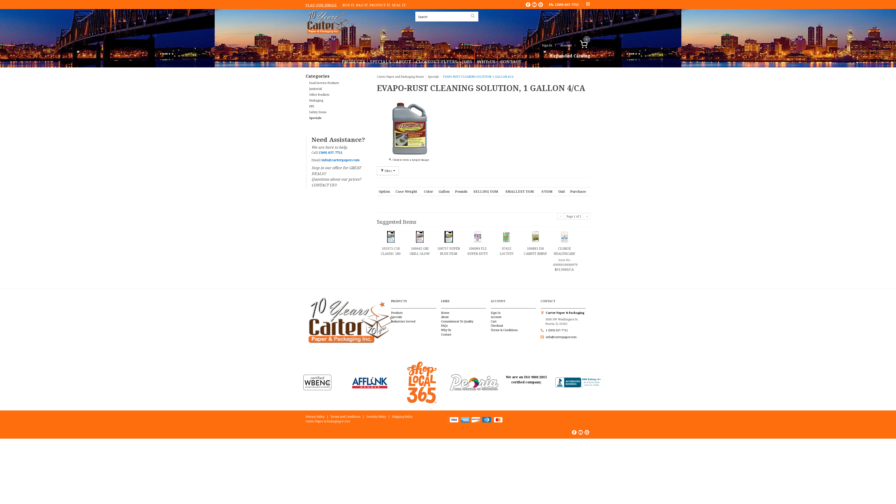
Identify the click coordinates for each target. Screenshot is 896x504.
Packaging (316, 100)
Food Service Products (324, 83)
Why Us (486, 61)
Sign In (547, 45)
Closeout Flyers (437, 61)
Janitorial (315, 89)
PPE (311, 106)
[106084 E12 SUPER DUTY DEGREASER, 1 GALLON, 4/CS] (477, 236)
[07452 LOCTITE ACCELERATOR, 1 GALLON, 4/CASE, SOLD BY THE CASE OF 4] (506, 236)
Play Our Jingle (321, 5)
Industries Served (403, 321)
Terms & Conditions (504, 330)
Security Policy (376, 417)
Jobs (467, 61)
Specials (380, 61)
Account (566, 45)
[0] (588, 45)
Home (445, 313)
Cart (494, 321)
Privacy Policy (315, 417)
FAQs (444, 326)
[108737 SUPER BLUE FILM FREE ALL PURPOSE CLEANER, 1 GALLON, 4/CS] (448, 236)
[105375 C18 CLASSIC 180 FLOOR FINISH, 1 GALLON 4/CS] (391, 236)
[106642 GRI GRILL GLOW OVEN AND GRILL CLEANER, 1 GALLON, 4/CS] (420, 236)
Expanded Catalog (570, 56)
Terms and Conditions (345, 417)
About (403, 61)
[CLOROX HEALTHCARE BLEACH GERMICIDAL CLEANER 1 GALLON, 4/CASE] (564, 236)
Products (353, 61)
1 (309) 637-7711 (557, 330)
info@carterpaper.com (561, 337)
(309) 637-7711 (567, 4)
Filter (388, 171)
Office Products (319, 95)
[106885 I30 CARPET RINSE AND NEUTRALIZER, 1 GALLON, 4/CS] (535, 236)
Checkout (497, 326)
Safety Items (317, 112)
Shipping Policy (402, 417)
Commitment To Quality (457, 321)
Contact (511, 61)
